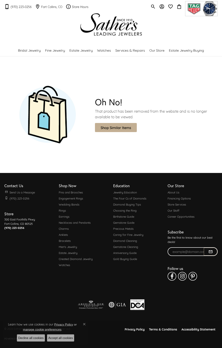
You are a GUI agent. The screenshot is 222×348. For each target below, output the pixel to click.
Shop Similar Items (116, 127)
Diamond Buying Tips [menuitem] (127, 204)
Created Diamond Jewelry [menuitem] (76, 259)
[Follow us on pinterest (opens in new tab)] (192, 276)
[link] (18, 6)
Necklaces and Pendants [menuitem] (75, 222)
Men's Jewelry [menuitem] (68, 247)
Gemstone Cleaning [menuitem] (125, 247)
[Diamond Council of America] (137, 304)
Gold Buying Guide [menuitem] (125, 259)
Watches (104, 50)
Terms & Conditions (163, 329)
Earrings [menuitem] (64, 216)
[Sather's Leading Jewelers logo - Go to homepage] (111, 24)
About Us (173, 192)
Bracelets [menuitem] (65, 241)
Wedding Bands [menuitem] (69, 204)
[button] (153, 6)
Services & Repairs (130, 50)
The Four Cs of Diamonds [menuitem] (129, 198)
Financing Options (179, 198)
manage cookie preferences (42, 329)
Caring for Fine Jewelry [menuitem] (128, 234)
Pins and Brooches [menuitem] (71, 192)
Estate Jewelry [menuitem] (68, 253)
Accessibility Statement (198, 329)
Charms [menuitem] (64, 228)
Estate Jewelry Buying (186, 50)
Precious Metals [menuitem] (123, 228)
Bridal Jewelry (29, 50)
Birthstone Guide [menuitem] (123, 216)
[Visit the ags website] (91, 304)
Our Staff (173, 210)
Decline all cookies (31, 338)
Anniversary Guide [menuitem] (125, 253)
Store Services (177, 204)
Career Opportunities (181, 216)
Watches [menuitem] (64, 265)
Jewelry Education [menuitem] (125, 192)
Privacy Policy (135, 329)
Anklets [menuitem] (63, 234)
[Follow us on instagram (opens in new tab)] (182, 276)
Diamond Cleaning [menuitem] (125, 241)
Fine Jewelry (55, 50)
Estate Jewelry (81, 50)
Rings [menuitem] (62, 210)
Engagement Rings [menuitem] (71, 198)
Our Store (157, 50)
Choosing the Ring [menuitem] (125, 210)
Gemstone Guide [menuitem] (123, 222)
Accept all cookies (60, 338)
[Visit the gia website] (117, 304)
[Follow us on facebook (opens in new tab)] (172, 276)
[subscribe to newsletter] (210, 251)
